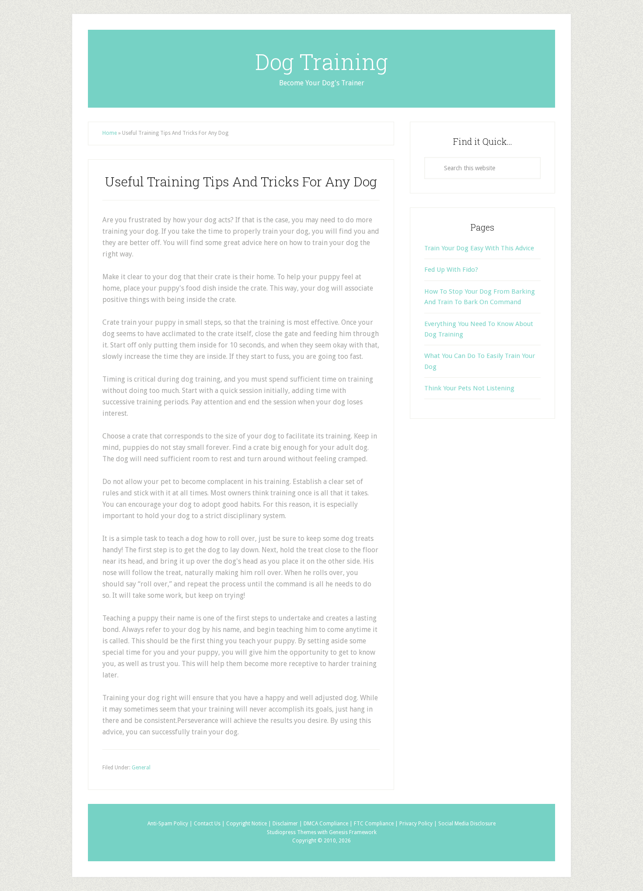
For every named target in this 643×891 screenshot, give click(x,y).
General (141, 768)
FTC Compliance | (376, 824)
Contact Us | (210, 824)
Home (109, 133)
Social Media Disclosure (467, 824)
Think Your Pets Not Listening (469, 388)
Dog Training (321, 61)
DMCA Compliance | (329, 824)
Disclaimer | (288, 824)
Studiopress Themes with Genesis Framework (322, 832)
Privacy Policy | (418, 824)
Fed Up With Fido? (451, 270)
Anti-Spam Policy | (170, 824)
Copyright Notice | (249, 824)
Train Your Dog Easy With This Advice (479, 248)
